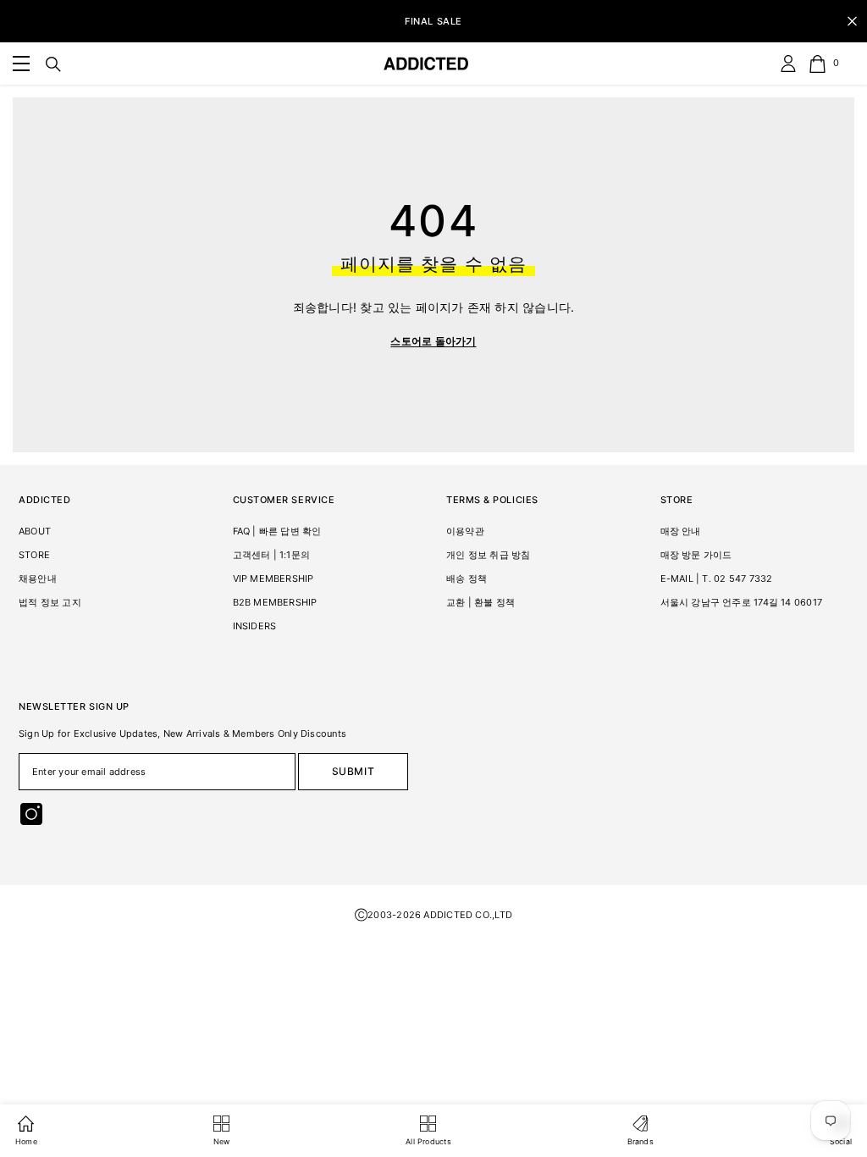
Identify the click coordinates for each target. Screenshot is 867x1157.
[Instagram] (31, 814)
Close (852, 21)
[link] (21, 63)
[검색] (53, 64)
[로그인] (788, 63)
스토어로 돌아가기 (433, 341)
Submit (353, 771)
